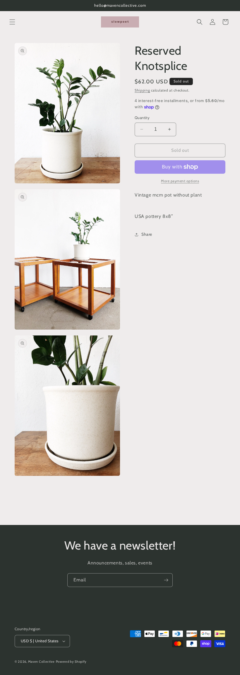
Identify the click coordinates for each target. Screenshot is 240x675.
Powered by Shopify (71, 661)
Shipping (142, 90)
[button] (12, 22)
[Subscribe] (166, 580)
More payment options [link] (180, 181)
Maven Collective (41, 661)
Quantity (142, 117)
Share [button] (146, 234)
